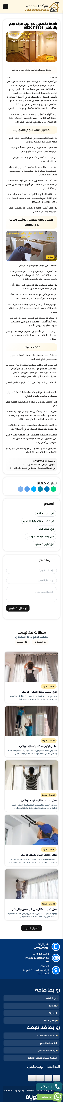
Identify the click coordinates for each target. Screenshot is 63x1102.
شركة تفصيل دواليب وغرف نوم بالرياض (30, 77)
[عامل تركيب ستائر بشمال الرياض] (31, 721)
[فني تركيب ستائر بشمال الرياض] (31, 667)
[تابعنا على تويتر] (48, 1078)
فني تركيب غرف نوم (44, 544)
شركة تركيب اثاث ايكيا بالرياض (38, 521)
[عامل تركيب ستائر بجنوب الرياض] (31, 830)
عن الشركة (51, 998)
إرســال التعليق (18, 608)
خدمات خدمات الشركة (41, 468)
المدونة (53, 1013)
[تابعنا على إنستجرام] (40, 1078)
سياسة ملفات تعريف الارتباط (42, 1057)
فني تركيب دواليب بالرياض (40, 536)
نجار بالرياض (51, 386)
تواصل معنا (50, 1020)
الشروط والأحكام (48, 1043)
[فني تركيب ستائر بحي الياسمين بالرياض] (31, 884)
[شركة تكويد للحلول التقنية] (34, 1097)
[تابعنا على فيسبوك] (56, 1078)
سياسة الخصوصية (47, 1035)
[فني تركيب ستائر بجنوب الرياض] (31, 775)
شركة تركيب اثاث (45, 513)
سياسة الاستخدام (47, 1050)
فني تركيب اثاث (46, 528)
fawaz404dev (40, 461)
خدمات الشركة (48, 686)
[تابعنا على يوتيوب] (32, 1078)
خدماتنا (53, 1005)
